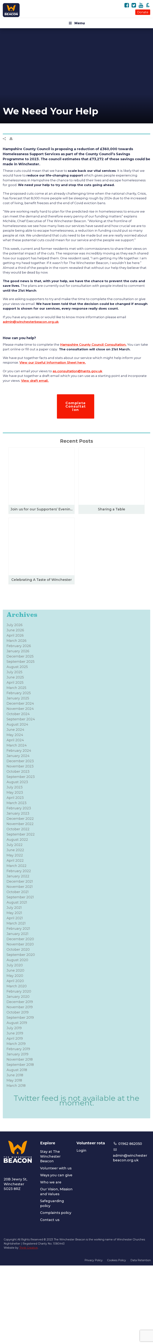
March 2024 (17, 745)
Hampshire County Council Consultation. (93, 344)
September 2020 (21, 954)
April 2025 (15, 682)
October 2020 (18, 949)
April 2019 (15, 1038)
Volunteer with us (55, 1168)
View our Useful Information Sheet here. (52, 362)
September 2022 (21, 834)
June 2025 (15, 677)
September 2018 (20, 1064)
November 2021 (20, 886)
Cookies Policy (116, 1260)
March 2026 (16, 640)
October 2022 (18, 829)
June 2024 (15, 729)
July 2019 (14, 1028)
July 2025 (14, 672)
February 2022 (19, 871)
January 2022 (18, 876)
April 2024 (15, 740)
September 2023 (21, 776)
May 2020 (15, 975)
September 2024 (21, 719)
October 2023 (18, 771)
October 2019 (18, 1012)
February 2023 (19, 808)
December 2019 (20, 1002)
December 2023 (20, 761)
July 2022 (15, 845)
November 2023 (20, 766)
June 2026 (15, 630)
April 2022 (15, 860)
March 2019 (16, 1043)
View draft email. (35, 381)
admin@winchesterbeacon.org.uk (31, 322)
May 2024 (15, 735)
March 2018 (16, 1085)
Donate (142, 12)
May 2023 (15, 792)
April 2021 (15, 918)
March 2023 (16, 803)
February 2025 (19, 693)
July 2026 (15, 625)
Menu (79, 23)
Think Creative (28, 1247)
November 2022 (20, 824)
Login (81, 1150)
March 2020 (17, 986)
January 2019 (17, 1054)
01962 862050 (129, 1144)
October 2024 (18, 714)
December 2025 (20, 656)
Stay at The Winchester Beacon (50, 1156)
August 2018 (17, 1070)
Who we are (50, 1182)
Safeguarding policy (52, 1203)
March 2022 (16, 865)
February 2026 (19, 646)
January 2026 (18, 651)
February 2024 (19, 750)
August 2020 (17, 960)
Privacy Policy (94, 1260)
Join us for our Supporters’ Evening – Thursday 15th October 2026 (42, 509)
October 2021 (18, 892)
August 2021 (17, 902)
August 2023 (17, 782)
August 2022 (17, 839)
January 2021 (17, 934)
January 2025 (18, 698)
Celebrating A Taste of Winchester (41, 580)
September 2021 (20, 897)
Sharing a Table (111, 509)
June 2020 (15, 970)
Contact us (49, 1220)
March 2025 (16, 687)
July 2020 (15, 965)
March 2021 (16, 923)
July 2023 (15, 787)
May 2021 (14, 913)
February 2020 (19, 991)
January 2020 (18, 996)
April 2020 (15, 981)
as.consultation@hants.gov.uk (77, 371)
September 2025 (21, 661)
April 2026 (15, 635)
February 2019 (18, 1049)
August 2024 (17, 724)
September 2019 (20, 1017)
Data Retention (140, 1260)
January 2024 (18, 756)
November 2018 (20, 1059)
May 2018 (14, 1080)
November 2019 (20, 1007)
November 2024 (20, 708)
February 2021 (18, 928)
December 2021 (20, 881)
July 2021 (14, 907)
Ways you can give (56, 1175)
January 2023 (18, 813)
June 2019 (15, 1033)
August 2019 (17, 1022)
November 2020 (20, 944)
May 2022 (15, 855)
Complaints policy (55, 1213)
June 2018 (15, 1075)
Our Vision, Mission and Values (56, 1191)
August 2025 (17, 667)
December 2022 (20, 818)
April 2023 (15, 797)
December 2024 (20, 703)
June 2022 (15, 850)
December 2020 (20, 939)
